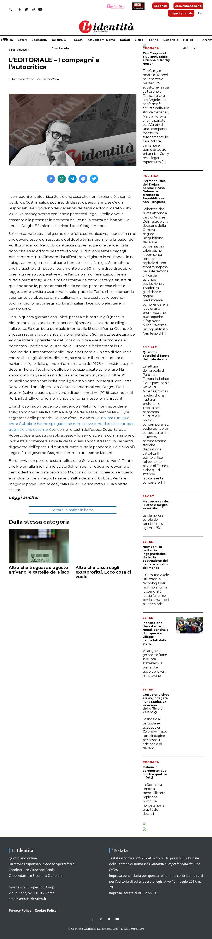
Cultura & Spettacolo (60, 41)
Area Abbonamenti (188, 5)
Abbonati (160, 5)
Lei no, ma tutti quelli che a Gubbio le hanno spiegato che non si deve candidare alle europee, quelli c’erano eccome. (72, 424)
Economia (39, 39)
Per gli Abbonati (190, 41)
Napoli (125, 39)
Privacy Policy (20, 910)
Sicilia (139, 39)
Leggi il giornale (181, 13)
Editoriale (170, 39)
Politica (7, 39)
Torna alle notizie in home (72, 510)
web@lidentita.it (32, 899)
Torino (153, 39)
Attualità (94, 39)
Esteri (22, 39)
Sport (78, 39)
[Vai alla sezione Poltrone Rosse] (137, 6)
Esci (200, 13)
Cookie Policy (46, 910)
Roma (110, 39)
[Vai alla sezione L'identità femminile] (114, 6)
